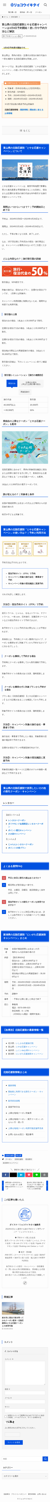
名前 (7, 1389)
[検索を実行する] (45, 1458)
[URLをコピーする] (44, 1175)
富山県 (18, 1155)
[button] (5, 1175)
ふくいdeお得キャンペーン (28, 1050)
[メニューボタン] (4, 5)
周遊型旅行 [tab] (25, 392)
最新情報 (24, 110)
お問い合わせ (41, 1494)
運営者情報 (32, 1494)
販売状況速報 (14, 1101)
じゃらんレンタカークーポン (20, 844)
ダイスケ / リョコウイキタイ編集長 (25, 1224)
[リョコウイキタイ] (25, 5)
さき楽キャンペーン (17, 834)
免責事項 (7, 1494)
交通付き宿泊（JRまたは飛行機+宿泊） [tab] (31, 383)
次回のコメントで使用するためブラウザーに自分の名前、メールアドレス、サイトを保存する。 (26, 1416)
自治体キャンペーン (10, 1163)
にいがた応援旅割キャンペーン (29, 1054)
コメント (9, 1359)
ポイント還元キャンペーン (20, 830)
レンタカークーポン (17, 820)
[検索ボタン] (45, 5)
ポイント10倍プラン (17, 848)
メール (8, 1398)
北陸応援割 (9, 1155)
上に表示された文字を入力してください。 (20, 1428)
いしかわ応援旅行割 (24, 1043)
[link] (25, 1283)
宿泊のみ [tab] (12, 383)
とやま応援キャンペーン (26, 1047)
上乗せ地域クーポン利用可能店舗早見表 (25, 1128)
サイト (7, 1407)
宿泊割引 (28, 1159)
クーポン (8, 1159)
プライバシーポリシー (19, 1494)
